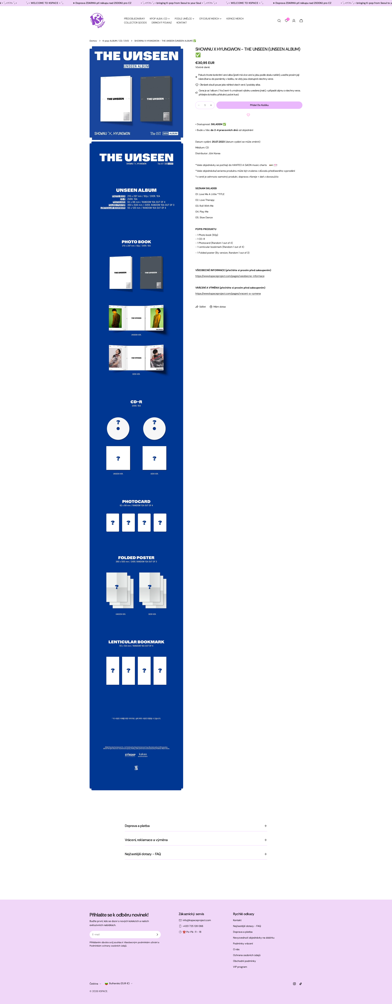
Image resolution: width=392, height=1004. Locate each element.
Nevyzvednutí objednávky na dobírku (253, 937)
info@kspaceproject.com (197, 920)
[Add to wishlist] (249, 115)
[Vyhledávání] (279, 21)
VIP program (240, 966)
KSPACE (103, 991)
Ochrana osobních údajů (246, 955)
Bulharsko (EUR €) (119, 983)
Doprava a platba (243, 931)
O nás (236, 949)
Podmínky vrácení (243, 943)
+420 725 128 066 (193, 926)
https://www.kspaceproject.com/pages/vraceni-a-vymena (228, 293)
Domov (93, 40)
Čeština (94, 983)
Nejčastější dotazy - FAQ (247, 926)
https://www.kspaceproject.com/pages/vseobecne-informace (229, 276)
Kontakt (237, 920)
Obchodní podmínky (244, 961)
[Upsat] (157, 934)
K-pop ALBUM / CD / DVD (116, 40)
